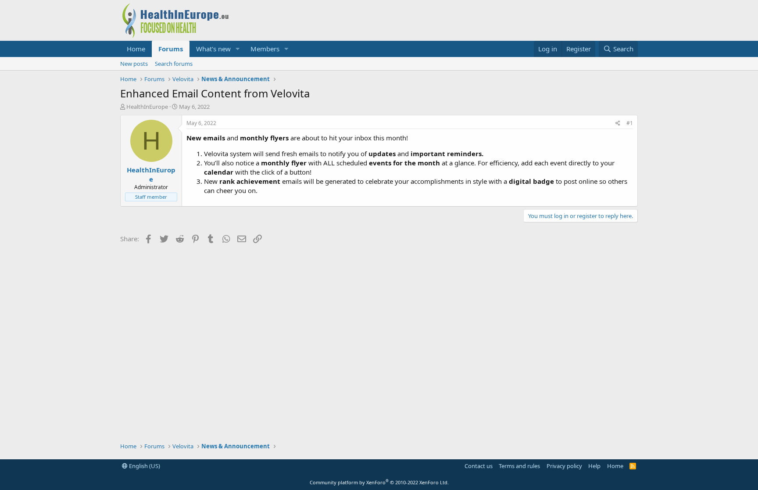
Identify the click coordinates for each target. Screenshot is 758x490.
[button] (238, 49)
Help (594, 466)
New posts (134, 64)
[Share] (617, 123)
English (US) (144, 466)
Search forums (174, 64)
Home (136, 48)
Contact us (479, 466)
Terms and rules (519, 466)
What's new (213, 48)
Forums (170, 48)
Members (264, 48)
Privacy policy (564, 466)
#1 (629, 123)
